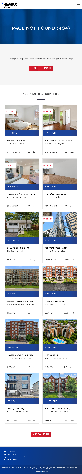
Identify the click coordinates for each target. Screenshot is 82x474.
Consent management (45, 468)
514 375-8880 (12, 460)
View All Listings (41, 434)
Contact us (45, 68)
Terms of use (34, 468)
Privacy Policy (74, 467)
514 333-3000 (11, 458)
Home (33, 68)
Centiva (45, 471)
